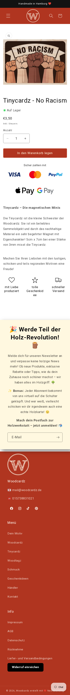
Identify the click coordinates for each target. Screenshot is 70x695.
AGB (10, 631)
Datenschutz (16, 640)
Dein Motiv (14, 533)
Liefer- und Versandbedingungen (29, 658)
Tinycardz (14, 551)
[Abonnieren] (57, 437)
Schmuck (13, 569)
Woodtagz (14, 560)
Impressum (15, 622)
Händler (12, 587)
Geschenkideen (18, 578)
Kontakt (12, 596)
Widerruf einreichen (25, 667)
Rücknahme (15, 649)
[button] (8, 15)
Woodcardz (15, 542)
